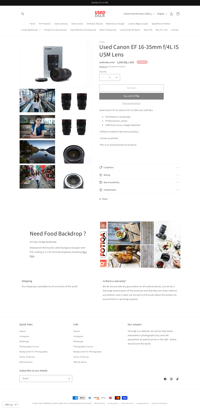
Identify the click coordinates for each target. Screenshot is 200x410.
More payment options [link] (132, 103)
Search (22, 331)
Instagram (24, 336)
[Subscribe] (69, 378)
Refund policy (26, 362)
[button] (22, 14)
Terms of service (127, 403)
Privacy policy (113, 403)
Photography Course (29, 346)
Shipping (103, 66)
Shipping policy (143, 403)
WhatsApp (24, 341)
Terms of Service (27, 356)
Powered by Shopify (84, 403)
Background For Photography (33, 351)
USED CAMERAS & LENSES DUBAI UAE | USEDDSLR (57, 403)
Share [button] (105, 199)
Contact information (159, 403)
